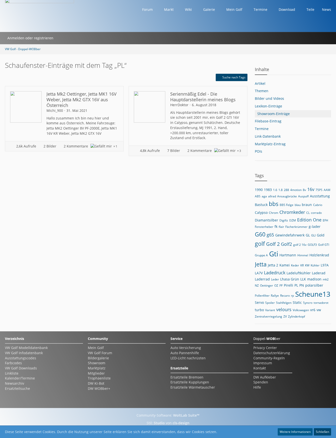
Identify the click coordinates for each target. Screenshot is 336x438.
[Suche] (62, 38)
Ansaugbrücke (287, 196)
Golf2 (286, 244)
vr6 (312, 309)
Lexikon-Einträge (268, 106)
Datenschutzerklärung (271, 352)
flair (281, 227)
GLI (313, 235)
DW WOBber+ (99, 388)
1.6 (275, 190)
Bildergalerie (98, 358)
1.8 (280, 190)
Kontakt (259, 368)
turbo (259, 309)
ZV (285, 316)
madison (314, 279)
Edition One (309, 220)
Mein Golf (96, 347)
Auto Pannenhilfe (184, 352)
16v (310, 189)
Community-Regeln (269, 358)
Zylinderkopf (296, 316)
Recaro (285, 295)
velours (283, 309)
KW (307, 265)
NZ (257, 285)
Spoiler (270, 303)
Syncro (307, 303)
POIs (258, 151)
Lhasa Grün (289, 279)
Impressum (262, 363)
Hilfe (257, 387)
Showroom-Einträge (273, 113)
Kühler (315, 265)
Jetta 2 (273, 265)
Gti (273, 253)
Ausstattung (320, 196)
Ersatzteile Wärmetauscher (192, 387)
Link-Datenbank (268, 136)
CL (308, 213)
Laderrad (262, 279)
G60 (260, 234)
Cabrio (317, 205)
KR (302, 265)
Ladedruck (274, 273)
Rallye (275, 295)
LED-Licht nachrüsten (188, 358)
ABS (257, 196)
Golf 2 (273, 244)
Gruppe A (261, 255)
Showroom (96, 363)
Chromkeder (292, 212)
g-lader (315, 226)
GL (308, 235)
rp (292, 295)
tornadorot (321, 303)
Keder (295, 265)
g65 (270, 235)
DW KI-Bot (96, 383)
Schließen (322, 432)
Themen (261, 90)
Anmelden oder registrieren (30, 38)
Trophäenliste (99, 378)
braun (307, 204)
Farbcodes (13, 363)
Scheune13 (312, 294)
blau (298, 205)
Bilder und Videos (269, 98)
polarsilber (314, 285)
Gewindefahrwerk (290, 235)
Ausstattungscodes (20, 358)
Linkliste (11, 373)
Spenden (260, 382)
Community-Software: (168, 415)
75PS (319, 190)
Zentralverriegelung (268, 316)
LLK (303, 279)
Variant (270, 310)
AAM (327, 190)
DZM (292, 220)
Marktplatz (97, 368)
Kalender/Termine (20, 378)
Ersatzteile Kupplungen (189, 382)
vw (319, 309)
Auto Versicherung (185, 347)
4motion (296, 190)
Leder (275, 279)
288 (286, 190)
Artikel (260, 83)
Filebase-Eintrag (268, 121)
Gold (320, 235)
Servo (259, 302)
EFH (325, 220)
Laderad (318, 273)
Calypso (261, 212)
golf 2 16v (299, 245)
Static (297, 302)
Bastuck (261, 204)
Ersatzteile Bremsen (186, 377)
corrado (316, 213)
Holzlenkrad (319, 255)
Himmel (302, 255)
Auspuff (303, 196)
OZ (276, 285)
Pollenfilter (262, 295)
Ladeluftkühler (299, 273)
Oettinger (266, 285)
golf (260, 244)
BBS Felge (286, 205)
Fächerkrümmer (296, 227)
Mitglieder (96, 373)
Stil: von (168, 423)
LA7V (259, 273)
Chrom (273, 213)
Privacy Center (265, 347)
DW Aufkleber (264, 377)
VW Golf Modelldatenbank (26, 347)
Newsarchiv (14, 383)
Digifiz (283, 220)
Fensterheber (264, 227)
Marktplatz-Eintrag (270, 144)
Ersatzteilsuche (17, 388)
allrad (272, 196)
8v (304, 190)
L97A (325, 265)
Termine (262, 128)
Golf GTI (323, 245)
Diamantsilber (266, 220)
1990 (259, 189)
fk (276, 226)
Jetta (261, 264)
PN (301, 285)
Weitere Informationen (295, 432)
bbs (273, 204)
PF (281, 285)
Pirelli (288, 285)
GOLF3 (312, 245)
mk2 (326, 279)
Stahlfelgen (283, 303)
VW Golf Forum (100, 352)
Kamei (284, 265)
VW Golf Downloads (21, 368)
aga (264, 196)
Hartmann (287, 255)
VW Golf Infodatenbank (24, 352)
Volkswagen (301, 310)
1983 (268, 189)
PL (296, 285)
